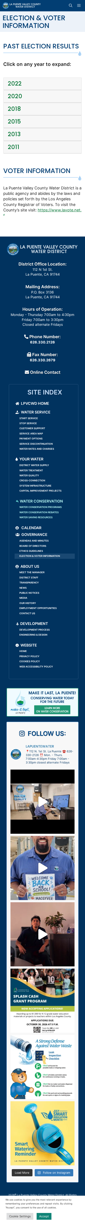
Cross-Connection (32, 480)
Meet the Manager (31, 572)
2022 (15, 83)
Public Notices (29, 592)
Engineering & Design (33, 634)
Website (28, 645)
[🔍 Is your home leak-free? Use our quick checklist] (42, 1067)
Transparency (29, 582)
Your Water (31, 459)
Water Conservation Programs (40, 507)
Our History (27, 603)
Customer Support (32, 428)
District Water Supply (34, 465)
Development (33, 623)
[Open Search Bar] (71, 5)
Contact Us (27, 613)
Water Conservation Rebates (39, 512)
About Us (29, 566)
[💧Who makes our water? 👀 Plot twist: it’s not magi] (42, 802)
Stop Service (28, 423)
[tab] (42, 84)
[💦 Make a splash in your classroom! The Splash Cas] (42, 1001)
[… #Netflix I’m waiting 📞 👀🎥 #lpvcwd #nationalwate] (42, 934)
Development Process (34, 629)
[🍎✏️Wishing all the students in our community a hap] (42, 868)
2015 (14, 121)
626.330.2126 (42, 342)
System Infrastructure (35, 485)
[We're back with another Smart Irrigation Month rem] (42, 1133)
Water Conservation (41, 501)
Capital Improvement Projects (40, 490)
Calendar (30, 528)
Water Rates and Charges (36, 448)
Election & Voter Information (39, 555)
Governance (34, 534)
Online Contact (44, 372)
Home (23, 651)
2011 (13, 147)
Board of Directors (32, 545)
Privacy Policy (29, 656)
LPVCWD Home (35, 403)
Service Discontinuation (36, 443)
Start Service (28, 418)
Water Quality (29, 475)
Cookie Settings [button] (20, 1216)
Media (23, 597)
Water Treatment (31, 470)
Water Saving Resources (36, 517)
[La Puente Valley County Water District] (21, 5)
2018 (14, 109)
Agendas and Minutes (34, 540)
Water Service (35, 412)
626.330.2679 (42, 360)
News (23, 587)
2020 (15, 96)
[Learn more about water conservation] (42, 702)
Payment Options (30, 438)
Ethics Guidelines (31, 550)
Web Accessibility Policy (36, 666)
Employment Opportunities (38, 608)
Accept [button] (44, 1216)
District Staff (28, 577)
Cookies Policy (29, 661)
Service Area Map (31, 433)
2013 (14, 134)
